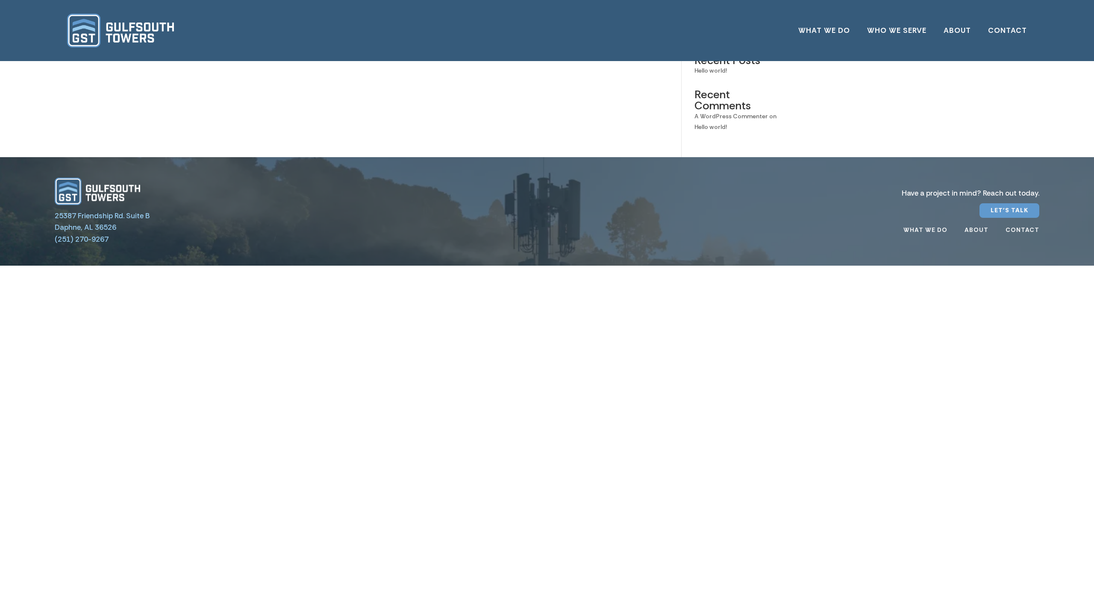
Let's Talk (1009, 210)
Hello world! (710, 70)
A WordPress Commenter (731, 116)
